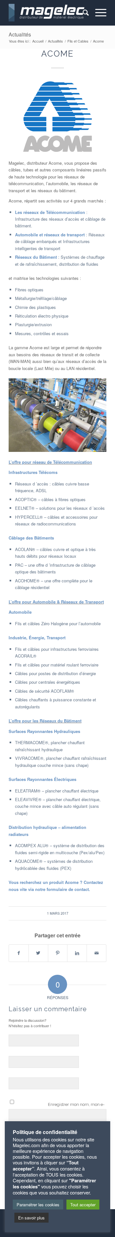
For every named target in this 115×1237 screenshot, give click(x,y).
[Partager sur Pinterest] (57, 953)
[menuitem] (82, 13)
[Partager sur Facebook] (18, 953)
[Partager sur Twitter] (38, 953)
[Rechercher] (82, 13)
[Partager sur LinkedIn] (77, 953)
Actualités (20, 34)
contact (81, 889)
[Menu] (97, 13)
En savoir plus (31, 1218)
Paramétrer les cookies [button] (38, 1205)
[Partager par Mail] (96, 953)
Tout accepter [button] (83, 1205)
